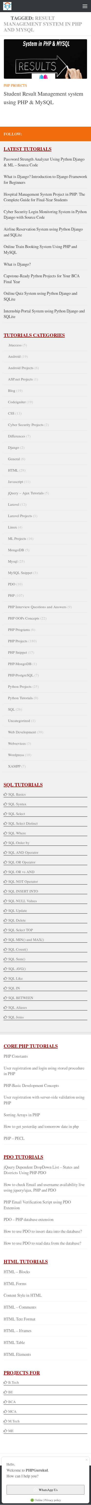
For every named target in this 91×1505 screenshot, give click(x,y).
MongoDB (16, 549)
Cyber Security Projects (25, 424)
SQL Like (15, 978)
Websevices (17, 743)
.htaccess (15, 344)
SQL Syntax (17, 803)
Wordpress (16, 754)
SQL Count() (18, 949)
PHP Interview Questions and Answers (37, 606)
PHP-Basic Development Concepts (31, 1085)
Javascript (15, 481)
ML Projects (17, 538)
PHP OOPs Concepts (23, 618)
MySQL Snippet (20, 572)
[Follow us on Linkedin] (77, 134)
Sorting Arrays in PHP (22, 1114)
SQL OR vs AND (21, 871)
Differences (16, 436)
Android (14, 356)
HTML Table (14, 1342)
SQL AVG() (17, 968)
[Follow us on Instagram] (84, 134)
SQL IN (14, 987)
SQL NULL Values (22, 900)
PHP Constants (16, 1056)
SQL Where (17, 832)
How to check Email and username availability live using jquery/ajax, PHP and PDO (44, 1187)
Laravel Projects (20, 515)
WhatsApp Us (48, 1490)
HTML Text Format (19, 1319)
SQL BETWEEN (20, 997)
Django (13, 447)
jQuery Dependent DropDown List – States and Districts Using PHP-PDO (41, 1170)
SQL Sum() (16, 958)
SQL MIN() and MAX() (26, 939)
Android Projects (20, 367)
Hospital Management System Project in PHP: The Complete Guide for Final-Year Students (44, 197)
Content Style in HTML (23, 1295)
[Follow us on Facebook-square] (53, 134)
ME (11, 1430)
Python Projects (20, 686)
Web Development (22, 731)
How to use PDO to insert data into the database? (43, 1231)
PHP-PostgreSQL (20, 675)
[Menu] (85, 6)
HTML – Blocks (17, 1271)
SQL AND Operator (23, 852)
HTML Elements (17, 1354)
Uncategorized (19, 720)
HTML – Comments (20, 1307)
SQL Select (16, 813)
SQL (11, 709)
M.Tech (14, 1421)
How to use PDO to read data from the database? (42, 1243)
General (14, 458)
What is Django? (17, 264)
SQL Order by (19, 842)
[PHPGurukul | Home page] (8, 6)
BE (10, 1391)
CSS (11, 413)
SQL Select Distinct (23, 823)
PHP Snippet (17, 652)
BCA (12, 1401)
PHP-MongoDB (20, 663)
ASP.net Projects (20, 379)
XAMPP (14, 766)
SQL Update (17, 910)
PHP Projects (15, 85)
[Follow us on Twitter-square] (61, 134)
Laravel (13, 504)
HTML (13, 470)
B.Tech (13, 1382)
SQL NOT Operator (23, 881)
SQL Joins (16, 1017)
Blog (11, 390)
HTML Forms (15, 1283)
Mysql (12, 561)
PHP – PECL (14, 1138)
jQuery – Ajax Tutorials (26, 492)
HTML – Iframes (18, 1330)
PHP (11, 595)
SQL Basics (17, 794)
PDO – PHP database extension (28, 1219)
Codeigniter (17, 401)
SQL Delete (17, 920)
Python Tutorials (20, 697)
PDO (11, 584)
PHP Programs (19, 629)
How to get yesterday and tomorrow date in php (41, 1126)
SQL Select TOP (20, 929)
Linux (12, 527)
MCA (12, 1411)
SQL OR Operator (21, 862)
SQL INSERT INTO (23, 891)
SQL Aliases (17, 1007)
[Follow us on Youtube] (69, 134)
